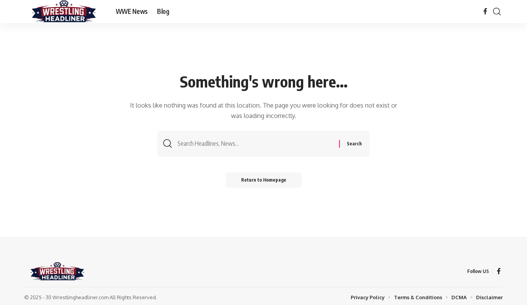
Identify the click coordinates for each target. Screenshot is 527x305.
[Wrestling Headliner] (63, 11)
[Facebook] (485, 11)
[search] (497, 11)
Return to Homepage (263, 180)
